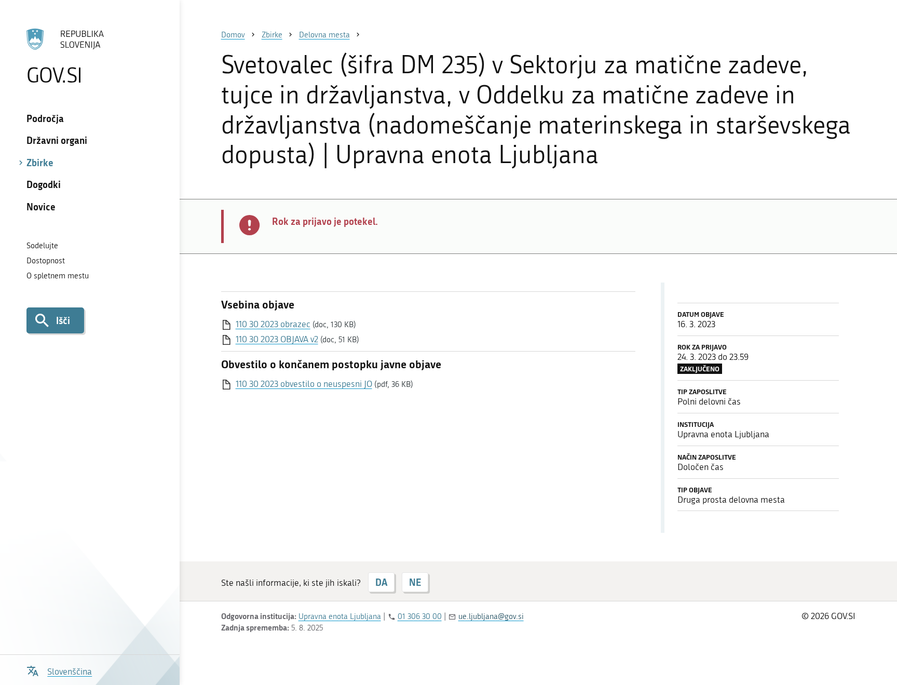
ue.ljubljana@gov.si (491, 616)
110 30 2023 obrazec (273, 324)
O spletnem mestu (57, 275)
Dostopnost (45, 260)
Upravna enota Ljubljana (339, 616)
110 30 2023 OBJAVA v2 (277, 339)
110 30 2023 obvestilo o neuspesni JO (304, 384)
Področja (45, 118)
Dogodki (43, 184)
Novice (41, 206)
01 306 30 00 (420, 616)
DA (381, 582)
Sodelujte (42, 245)
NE (415, 582)
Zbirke (39, 162)
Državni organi (56, 140)
